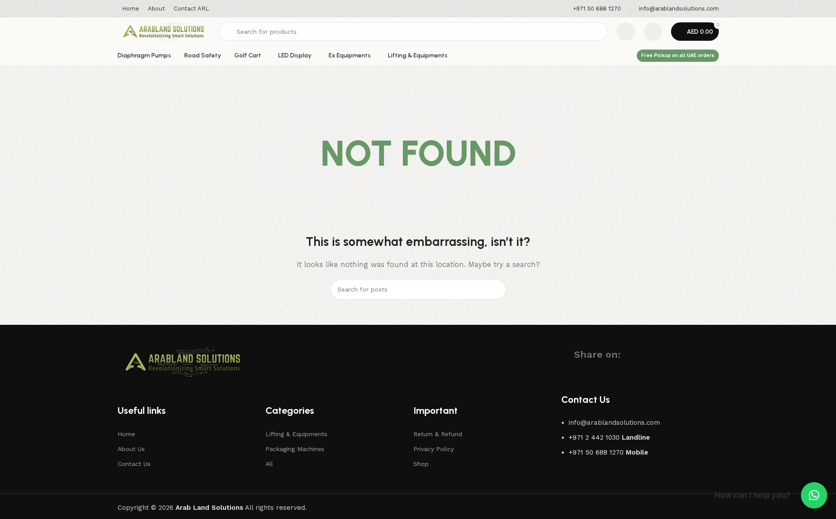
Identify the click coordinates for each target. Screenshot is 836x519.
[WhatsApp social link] (693, 354)
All (269, 463)
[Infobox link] (597, 9)
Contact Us (134, 463)
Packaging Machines (295, 448)
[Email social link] (661, 354)
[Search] (496, 289)
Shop (421, 463)
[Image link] (183, 362)
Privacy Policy (433, 448)
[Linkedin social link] (677, 354)
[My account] (653, 31)
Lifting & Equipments (296, 433)
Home (126, 433)
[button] (814, 495)
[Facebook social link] (629, 354)
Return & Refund (437, 433)
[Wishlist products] (625, 31)
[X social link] (645, 354)
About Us (131, 448)
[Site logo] (164, 31)
